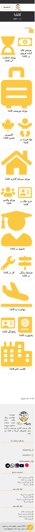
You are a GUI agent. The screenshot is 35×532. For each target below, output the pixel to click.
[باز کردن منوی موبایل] (33, 7)
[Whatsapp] (13, 465)
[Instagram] (17, 465)
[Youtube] (22, 465)
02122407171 (7, 7)
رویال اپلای (17, 529)
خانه (20, 19)
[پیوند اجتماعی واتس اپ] (15, 2)
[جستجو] (31, 31)
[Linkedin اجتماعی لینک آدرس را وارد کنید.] (17, 2)
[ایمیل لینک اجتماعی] (20, 2)
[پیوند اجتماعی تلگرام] (13, 2)
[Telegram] (8, 465)
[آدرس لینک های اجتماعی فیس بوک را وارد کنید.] (22, 2)
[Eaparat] (27, 465)
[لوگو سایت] (18, 7)
